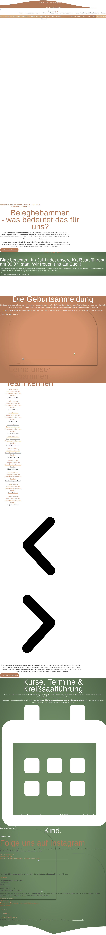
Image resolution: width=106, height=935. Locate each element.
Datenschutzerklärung (9, 917)
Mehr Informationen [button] (7, 854)
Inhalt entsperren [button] (6, 856)
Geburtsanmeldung (31, 13)
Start (21, 13)
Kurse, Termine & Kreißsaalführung (87, 13)
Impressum (5, 913)
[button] (38, 546)
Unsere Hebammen (66, 13)
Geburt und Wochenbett (50, 13)
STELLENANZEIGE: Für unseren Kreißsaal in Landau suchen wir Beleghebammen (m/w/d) (30, 16)
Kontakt (103, 13)
